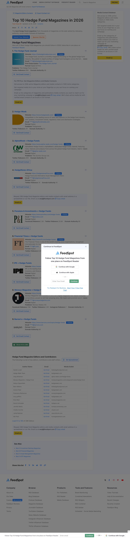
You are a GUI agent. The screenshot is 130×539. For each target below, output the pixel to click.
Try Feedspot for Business (56, 288)
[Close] (86, 246)
